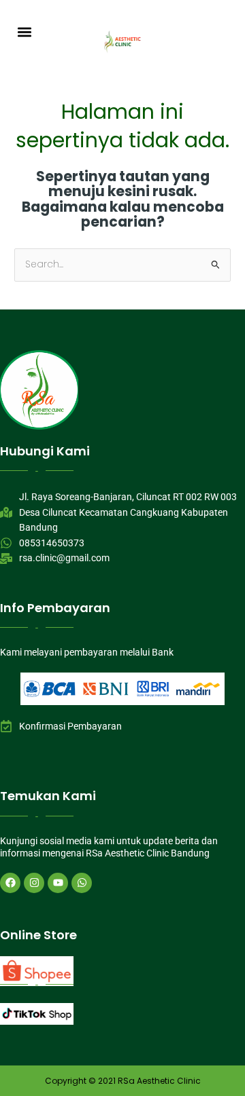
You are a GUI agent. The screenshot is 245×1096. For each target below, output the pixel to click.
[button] (25, 31)
